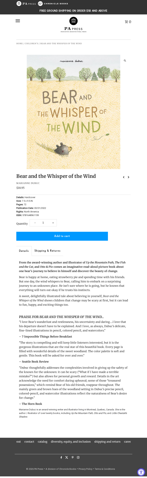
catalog (42, 441)
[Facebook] (61, 458)
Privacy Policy (85, 469)
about (17, 441)
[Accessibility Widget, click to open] (141, 472)
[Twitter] (66, 458)
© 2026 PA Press (34, 469)
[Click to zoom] (125, 61)
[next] (128, 176)
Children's (31, 43)
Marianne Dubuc (28, 183)
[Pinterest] (72, 458)
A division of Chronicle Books (61, 469)
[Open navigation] (36, 20)
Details (24, 251)
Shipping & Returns (47, 250)
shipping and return (107, 441)
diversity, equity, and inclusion (71, 441)
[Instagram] (77, 458)
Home (19, 43)
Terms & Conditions (105, 469)
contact (29, 441)
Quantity (22, 223)
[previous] (124, 176)
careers (129, 441)
